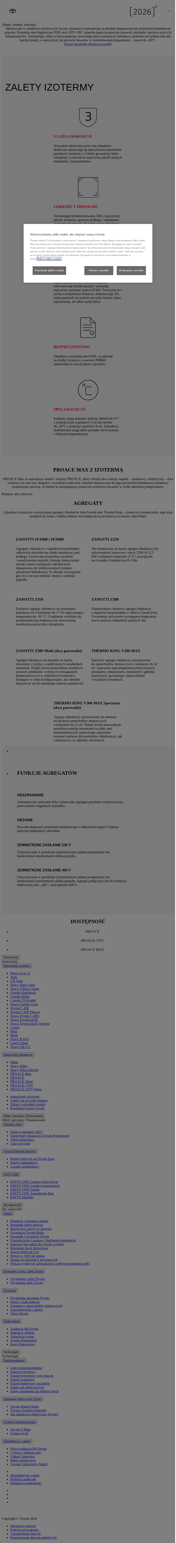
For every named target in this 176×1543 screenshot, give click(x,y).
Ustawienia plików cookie (49, 270)
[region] (88, 253)
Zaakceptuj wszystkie (131, 270)
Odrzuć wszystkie (99, 270)
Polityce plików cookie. (49, 259)
